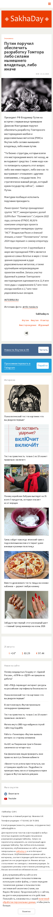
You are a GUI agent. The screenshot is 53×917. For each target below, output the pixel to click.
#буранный (43, 325)
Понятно (26, 911)
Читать (43, 349)
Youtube (12, 798)
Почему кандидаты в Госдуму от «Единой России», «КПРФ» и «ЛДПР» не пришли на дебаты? (24, 675)
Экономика (8, 38)
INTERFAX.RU (11, 299)
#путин (25, 320)
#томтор (44, 320)
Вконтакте (13, 793)
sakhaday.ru (21, 851)
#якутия (35, 320)
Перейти (43, 365)
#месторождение (27, 325)
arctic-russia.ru (30, 306)
